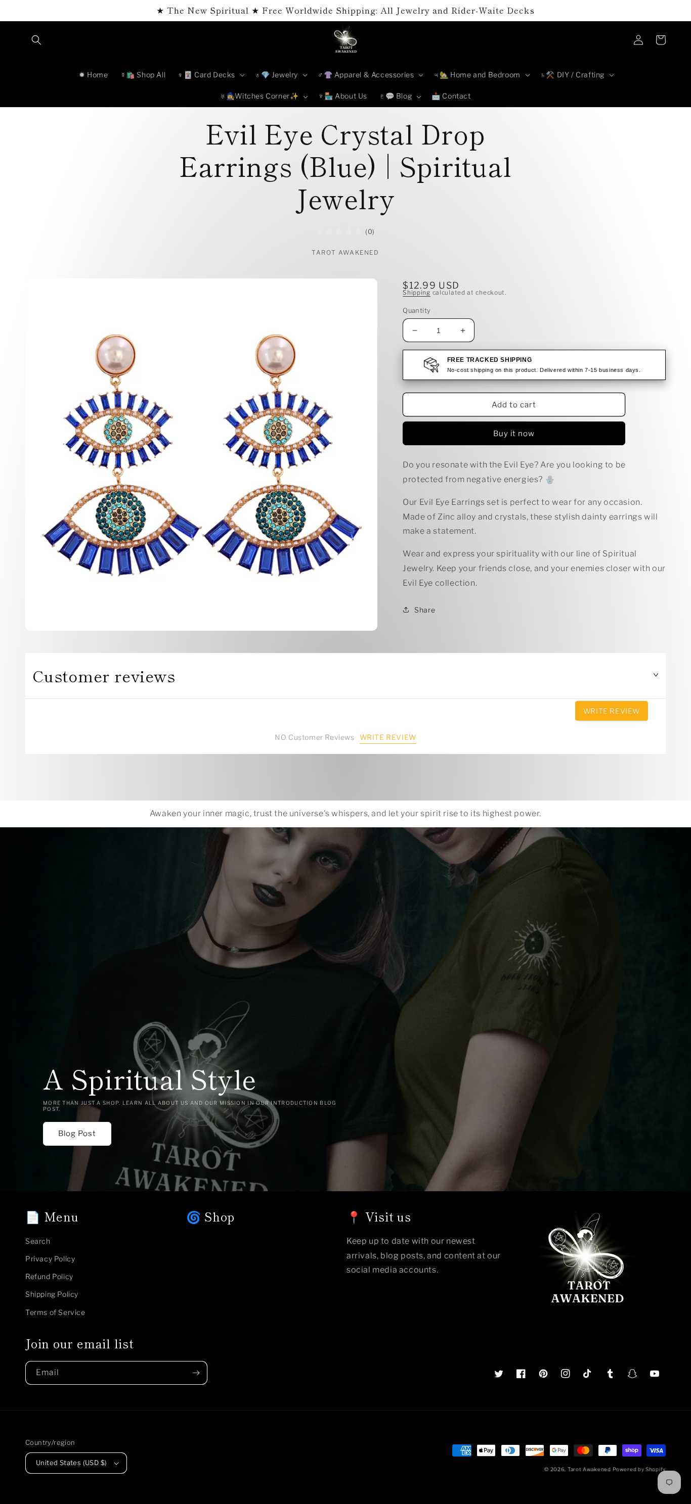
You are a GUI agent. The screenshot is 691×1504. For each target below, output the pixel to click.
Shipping (416, 292)
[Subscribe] (196, 1373)
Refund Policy (49, 1276)
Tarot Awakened (589, 1469)
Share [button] (424, 609)
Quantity (416, 310)
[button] (36, 40)
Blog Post (77, 1133)
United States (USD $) (71, 1463)
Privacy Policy (50, 1258)
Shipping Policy (51, 1294)
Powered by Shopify (639, 1469)
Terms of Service (55, 1312)
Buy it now (514, 433)
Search (38, 1241)
